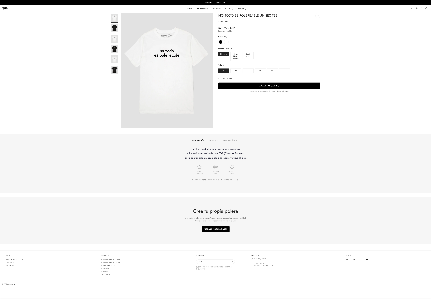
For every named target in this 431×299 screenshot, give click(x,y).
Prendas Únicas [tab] (231, 140)
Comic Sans (250, 56)
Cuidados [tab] (213, 140)
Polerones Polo (108, 266)
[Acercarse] (207, 17)
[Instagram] (360, 259)
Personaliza (239, 8)
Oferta (227, 8)
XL (262, 71)
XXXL (286, 71)
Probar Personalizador (216, 229)
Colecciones (202, 8)
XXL (274, 71)
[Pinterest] (347, 259)
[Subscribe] (232, 261)
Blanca (226, 42)
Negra (220, 42)
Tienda (189, 8)
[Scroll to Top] (426, 286)
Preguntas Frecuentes (16, 259)
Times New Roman (237, 57)
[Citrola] (5, 8)
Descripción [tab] (198, 140)
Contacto (10, 262)
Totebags (105, 269)
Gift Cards (105, 275)
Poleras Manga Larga (110, 262)
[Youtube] (367, 259)
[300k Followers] (354, 259)
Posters (104, 272)
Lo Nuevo (217, 8)
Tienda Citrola (223, 21)
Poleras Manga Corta (110, 259)
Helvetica (224, 54)
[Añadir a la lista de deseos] (317, 15)
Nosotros (10, 266)
